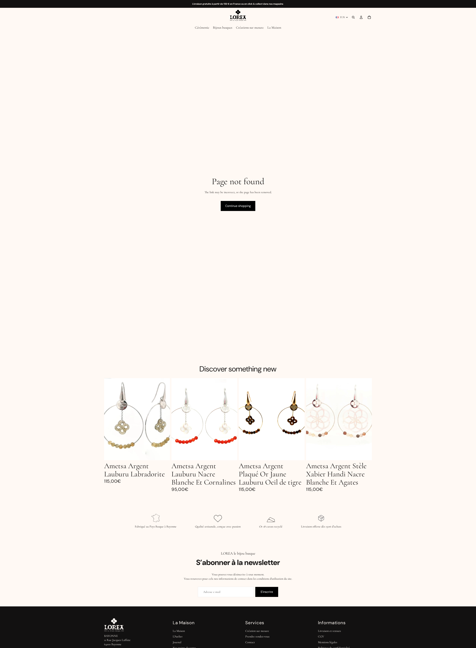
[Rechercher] (353, 17)
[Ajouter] (164, 454)
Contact (250, 642)
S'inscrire (266, 592)
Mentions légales (327, 642)
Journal (177, 642)
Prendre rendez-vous (257, 636)
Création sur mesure (257, 631)
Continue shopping (238, 206)
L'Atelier (178, 636)
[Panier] (369, 17)
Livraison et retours (329, 631)
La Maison (179, 631)
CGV (321, 636)
